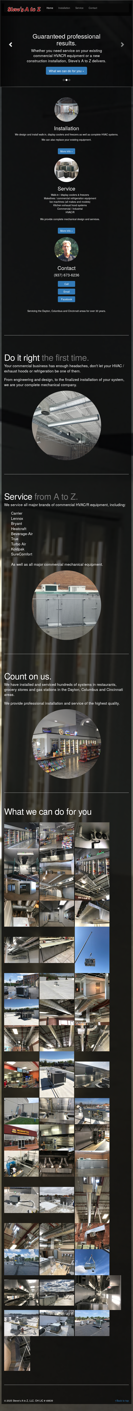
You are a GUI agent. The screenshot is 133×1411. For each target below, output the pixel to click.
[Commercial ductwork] (57, 887)
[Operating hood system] (57, 1137)
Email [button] (67, 291)
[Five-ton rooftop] (57, 1074)
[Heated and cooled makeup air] (92, 1074)
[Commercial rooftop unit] (92, 949)
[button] (10, 43)
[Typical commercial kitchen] (98, 1292)
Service (79, 8)
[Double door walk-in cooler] (92, 985)
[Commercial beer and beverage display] (92, 861)
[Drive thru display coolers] (21, 835)
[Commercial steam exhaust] (57, 985)
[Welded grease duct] (17, 1353)
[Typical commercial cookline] (21, 1292)
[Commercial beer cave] (21, 887)
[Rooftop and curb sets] (57, 1199)
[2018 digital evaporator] (92, 835)
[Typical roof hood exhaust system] (92, 1322)
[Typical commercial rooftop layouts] (21, 1322)
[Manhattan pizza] (21, 1137)
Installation (64, 8)
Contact (93, 8)
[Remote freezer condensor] (21, 1199)
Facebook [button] (66, 299)
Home (50, 8)
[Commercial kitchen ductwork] (21, 949)
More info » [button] (66, 151)
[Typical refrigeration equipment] (57, 1322)
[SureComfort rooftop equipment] (21, 1262)
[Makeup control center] (92, 1110)
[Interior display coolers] (57, 835)
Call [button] (66, 284)
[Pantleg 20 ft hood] (57, 1163)
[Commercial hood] (92, 913)
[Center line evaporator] (21, 861)
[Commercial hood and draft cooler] (57, 913)
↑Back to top (122, 1400)
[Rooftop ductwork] (92, 1199)
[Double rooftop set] (21, 1012)
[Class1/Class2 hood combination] (57, 861)
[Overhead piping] (21, 1163)
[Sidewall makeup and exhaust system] (92, 1235)
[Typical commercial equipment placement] (57, 1292)
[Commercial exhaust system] (21, 913)
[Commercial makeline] (57, 949)
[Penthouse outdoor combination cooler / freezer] (92, 1163)
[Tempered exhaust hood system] (57, 1262)
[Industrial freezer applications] (21, 1110)
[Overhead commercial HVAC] (92, 1137)
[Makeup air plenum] (57, 1110)
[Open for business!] (21, 1074)
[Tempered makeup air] (92, 1262)
